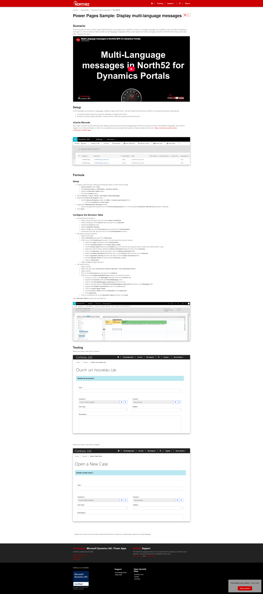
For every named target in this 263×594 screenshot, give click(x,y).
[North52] (81, 3)
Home (75, 10)
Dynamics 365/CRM (80, 555)
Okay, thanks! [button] (245, 588)
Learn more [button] (255, 583)
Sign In (187, 3)
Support (170, 3)
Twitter (136, 577)
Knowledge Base (121, 572)
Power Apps (77, 557)
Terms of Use (137, 556)
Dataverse (76, 559)
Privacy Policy (150, 556)
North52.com (139, 574)
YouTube (137, 579)
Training (160, 3)
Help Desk (118, 575)
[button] (180, 3)
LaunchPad (84, 10)
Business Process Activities (101, 10)
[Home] (152, 3)
